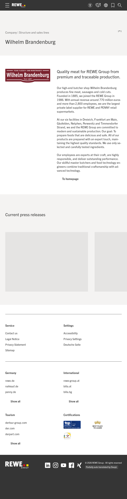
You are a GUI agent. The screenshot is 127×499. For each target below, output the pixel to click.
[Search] (120, 5)
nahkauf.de (11, 386)
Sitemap (10, 350)
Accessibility (71, 333)
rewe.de (9, 380)
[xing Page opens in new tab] (79, 465)
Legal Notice (12, 339)
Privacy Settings (73, 339)
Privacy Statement (15, 344)
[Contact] (98, 5)
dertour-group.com (16, 422)
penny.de (10, 391)
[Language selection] (106, 5)
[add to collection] (82, 238)
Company (11, 32)
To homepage (70, 178)
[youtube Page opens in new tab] (63, 465)
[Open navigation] (7, 5)
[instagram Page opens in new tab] (55, 465)
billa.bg (68, 391)
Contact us (11, 333)
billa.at (67, 386)
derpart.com (12, 434)
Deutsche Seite (72, 344)
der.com (10, 428)
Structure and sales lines (34, 32)
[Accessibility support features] (90, 5)
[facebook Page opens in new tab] (71, 465)
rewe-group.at (71, 380)
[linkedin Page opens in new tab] (47, 465)
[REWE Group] (18, 5)
